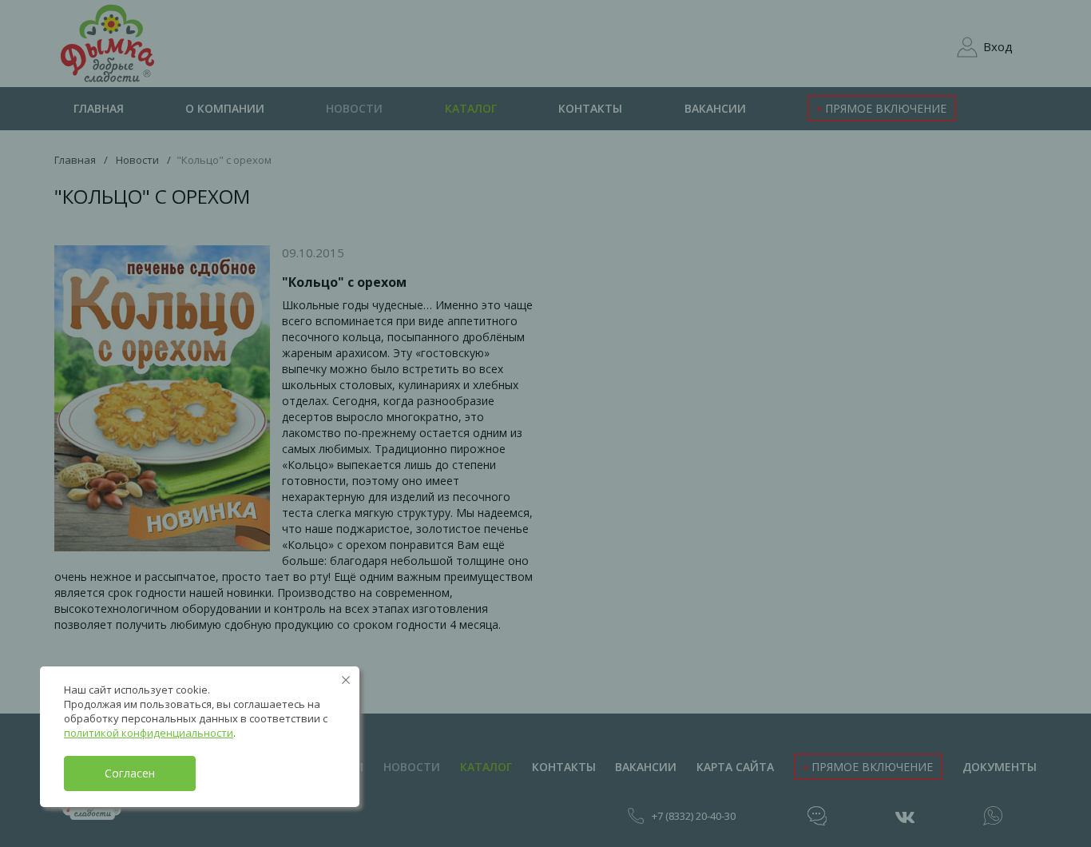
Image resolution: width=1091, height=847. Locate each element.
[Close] (346, 680)
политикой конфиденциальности (148, 733)
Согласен (130, 773)
